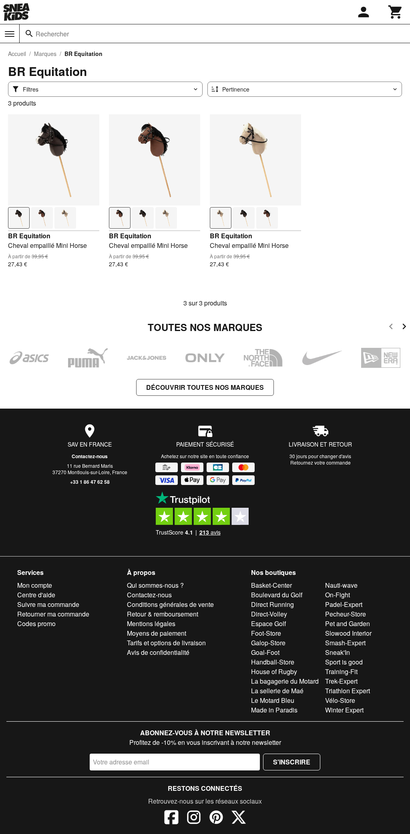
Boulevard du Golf (276, 594)
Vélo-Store (340, 700)
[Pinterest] (216, 818)
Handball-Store (272, 661)
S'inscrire (291, 761)
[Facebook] (171, 818)
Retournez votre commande (320, 462)
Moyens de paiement (156, 633)
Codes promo (36, 623)
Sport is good (344, 661)
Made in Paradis (274, 709)
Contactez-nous (90, 456)
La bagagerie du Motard (285, 681)
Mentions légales (151, 623)
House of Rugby (274, 671)
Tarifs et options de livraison (166, 642)
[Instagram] (194, 818)
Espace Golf (268, 623)
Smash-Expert (345, 642)
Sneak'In (337, 652)
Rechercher (52, 33)
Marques (45, 54)
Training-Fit (341, 671)
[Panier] (396, 12)
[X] (239, 818)
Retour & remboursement (162, 614)
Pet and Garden (347, 623)
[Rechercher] (29, 33)
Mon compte (34, 585)
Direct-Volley (269, 614)
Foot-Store (266, 633)
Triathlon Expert (347, 690)
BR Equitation (29, 235)
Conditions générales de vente (170, 604)
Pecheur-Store (345, 614)
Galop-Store (268, 642)
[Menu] (9, 34)
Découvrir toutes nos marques (205, 387)
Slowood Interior (348, 633)
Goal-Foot (265, 652)
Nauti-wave (341, 585)
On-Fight (337, 594)
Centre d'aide (36, 594)
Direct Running (272, 604)
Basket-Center (271, 585)
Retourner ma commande (53, 614)
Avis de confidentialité (158, 652)
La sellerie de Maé (277, 690)
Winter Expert (344, 709)
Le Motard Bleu (272, 700)
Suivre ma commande (48, 604)
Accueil (17, 54)
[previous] (391, 328)
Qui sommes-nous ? (155, 585)
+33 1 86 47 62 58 (90, 481)
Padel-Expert (343, 604)
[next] (404, 328)
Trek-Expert (341, 681)
